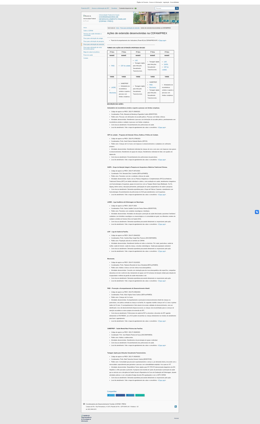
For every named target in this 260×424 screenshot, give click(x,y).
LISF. (136, 60)
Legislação (166, 2)
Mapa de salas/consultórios (91, 52)
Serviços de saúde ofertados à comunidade (92, 34)
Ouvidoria (114, 8)
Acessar (176, 418)
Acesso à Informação (155, 2)
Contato (85, 58)
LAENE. (113, 87)
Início (85, 27)
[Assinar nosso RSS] (176, 406)
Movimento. (112, 92)
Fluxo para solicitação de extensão (93, 44)
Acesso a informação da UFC (100, 8)
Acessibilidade (174, 2)
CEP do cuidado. (126, 65)
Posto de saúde (88, 55)
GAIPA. (166, 64)
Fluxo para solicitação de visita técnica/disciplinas (92, 48)
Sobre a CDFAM (88, 30)
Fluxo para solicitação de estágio (93, 38)
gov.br (85, 2)
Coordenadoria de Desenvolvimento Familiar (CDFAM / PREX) (112, 19)
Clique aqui (162, 40)
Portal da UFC (85, 8)
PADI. (113, 65)
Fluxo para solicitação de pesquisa (93, 41)
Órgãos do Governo (142, 2)
